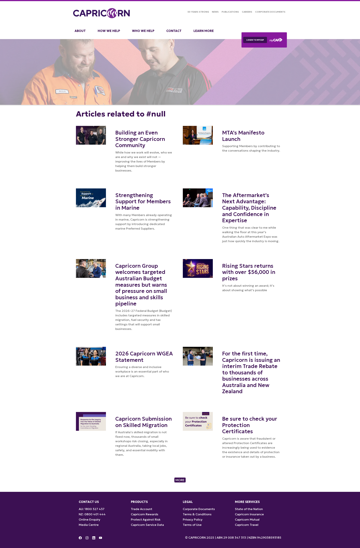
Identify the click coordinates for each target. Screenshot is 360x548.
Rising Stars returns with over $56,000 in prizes (248, 272)
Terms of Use (192, 525)
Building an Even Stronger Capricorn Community (140, 139)
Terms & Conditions (197, 514)
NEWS (215, 11)
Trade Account (141, 509)
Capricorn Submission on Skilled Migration (143, 422)
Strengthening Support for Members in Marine (143, 201)
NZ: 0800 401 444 (92, 514)
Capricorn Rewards (144, 514)
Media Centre (89, 525)
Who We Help (143, 31)
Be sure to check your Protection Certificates (249, 425)
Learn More (204, 31)
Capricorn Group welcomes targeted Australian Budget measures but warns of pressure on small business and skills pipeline (141, 285)
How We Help (109, 31)
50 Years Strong (198, 11)
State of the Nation (249, 509)
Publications (230, 11)
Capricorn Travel (246, 525)
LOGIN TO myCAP (255, 40)
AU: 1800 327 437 (91, 509)
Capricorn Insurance (249, 514)
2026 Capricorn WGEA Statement (144, 356)
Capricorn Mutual (247, 519)
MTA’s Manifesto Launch (243, 135)
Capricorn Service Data (147, 525)
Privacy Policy (192, 519)
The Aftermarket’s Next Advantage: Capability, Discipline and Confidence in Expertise (249, 208)
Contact (174, 31)
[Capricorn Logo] (101, 13)
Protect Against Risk (145, 519)
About (80, 31)
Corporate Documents (270, 11)
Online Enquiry (89, 519)
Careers (247, 11)
